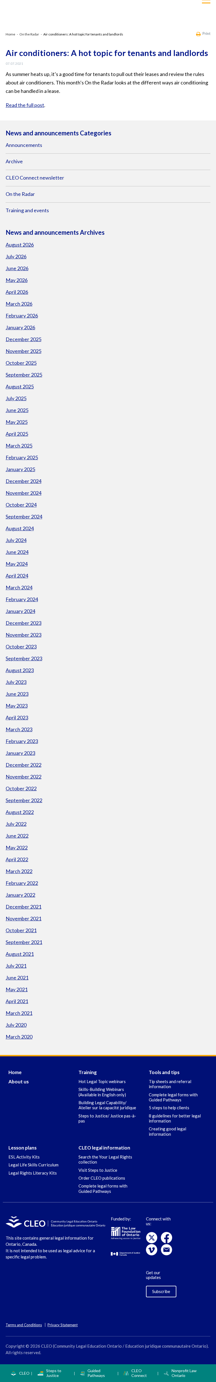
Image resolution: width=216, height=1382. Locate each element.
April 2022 (17, 859)
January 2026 (20, 327)
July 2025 (16, 398)
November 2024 (23, 493)
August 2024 (20, 528)
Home (10, 34)
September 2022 (24, 800)
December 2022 (23, 765)
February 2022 (22, 883)
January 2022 (20, 895)
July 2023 (16, 682)
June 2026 (17, 268)
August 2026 (20, 244)
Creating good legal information (167, 1131)
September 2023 (24, 658)
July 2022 (16, 824)
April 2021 (17, 1001)
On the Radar (29, 34)
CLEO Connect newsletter (35, 178)
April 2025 (17, 434)
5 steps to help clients (169, 1107)
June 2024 (17, 552)
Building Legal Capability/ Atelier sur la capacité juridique (107, 1105)
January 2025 (20, 469)
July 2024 (16, 540)
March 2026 (19, 304)
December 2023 (23, 623)
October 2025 (21, 363)
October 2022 (21, 788)
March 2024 (19, 587)
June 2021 (17, 977)
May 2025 (17, 422)
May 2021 (17, 989)
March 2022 (19, 871)
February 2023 (22, 741)
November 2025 (23, 351)
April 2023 (17, 717)
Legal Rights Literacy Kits (32, 1172)
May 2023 (17, 706)
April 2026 (17, 292)
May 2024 (17, 564)
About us (18, 1081)
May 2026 (17, 280)
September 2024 (24, 516)
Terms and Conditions (24, 1325)
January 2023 (20, 753)
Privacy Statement (63, 1325)
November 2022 (23, 776)
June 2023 (17, 694)
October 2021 (21, 930)
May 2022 (17, 847)
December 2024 (23, 481)
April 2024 (17, 576)
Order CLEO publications (101, 1177)
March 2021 (19, 1013)
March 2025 (19, 445)
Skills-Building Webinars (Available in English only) (102, 1092)
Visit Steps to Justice (97, 1170)
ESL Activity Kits (24, 1156)
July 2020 (16, 1025)
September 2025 (24, 375)
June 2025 (17, 410)
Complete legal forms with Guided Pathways (173, 1097)
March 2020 (19, 1037)
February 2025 (22, 457)
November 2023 (23, 635)
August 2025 (20, 386)
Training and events (27, 210)
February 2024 (22, 599)
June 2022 (17, 836)
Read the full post (25, 105)
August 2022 (20, 812)
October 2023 (21, 646)
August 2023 (20, 670)
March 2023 (19, 729)
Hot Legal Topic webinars (102, 1081)
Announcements (24, 145)
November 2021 (23, 918)
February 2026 (22, 315)
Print (206, 34)
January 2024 (20, 611)
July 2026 (16, 256)
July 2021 (16, 966)
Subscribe (161, 1291)
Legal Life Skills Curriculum (33, 1164)
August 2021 (20, 954)
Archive (14, 161)
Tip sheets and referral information (170, 1084)
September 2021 (24, 942)
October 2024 (21, 505)
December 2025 (23, 339)
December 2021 (23, 907)
